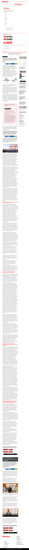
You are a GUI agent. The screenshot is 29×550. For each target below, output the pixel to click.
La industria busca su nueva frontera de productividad (10, 460)
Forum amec (5, 471)
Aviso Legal (18, 541)
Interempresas (5, 497)
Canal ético (5, 542)
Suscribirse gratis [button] (18, 4)
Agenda (5, 21)
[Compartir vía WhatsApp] (17, 63)
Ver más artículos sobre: (7, 458)
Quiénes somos (6, 544)
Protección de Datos (19, 542)
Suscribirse (22, 81)
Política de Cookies (19, 543)
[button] (9, 25)
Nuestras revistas (6, 46)
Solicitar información (6, 449)
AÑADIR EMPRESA (5, 546)
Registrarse (18, 537)
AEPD (13, 121)
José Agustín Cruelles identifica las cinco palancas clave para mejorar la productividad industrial (22, 98)
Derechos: (7, 119)
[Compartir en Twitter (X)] (13, 63)
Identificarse (18, 536)
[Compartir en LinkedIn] (15, 63)
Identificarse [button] (6, 8)
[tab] (14, 25)
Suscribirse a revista (19, 539)
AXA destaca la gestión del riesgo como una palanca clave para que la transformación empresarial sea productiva (22, 92)
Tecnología (5, 19)
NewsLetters (18, 538)
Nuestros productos (6, 48)
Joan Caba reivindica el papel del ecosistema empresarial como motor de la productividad (22, 103)
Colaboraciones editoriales (20, 544)
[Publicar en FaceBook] (11, 63)
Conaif (4, 65)
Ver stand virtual (10, 449)
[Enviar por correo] (9, 63)
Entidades (5, 23)
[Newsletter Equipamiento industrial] (22, 74)
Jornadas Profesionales (22, 122)
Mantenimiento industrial (9, 29)
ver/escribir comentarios (10, 454)
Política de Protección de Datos (10, 122)
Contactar (5, 50)
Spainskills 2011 (11, 66)
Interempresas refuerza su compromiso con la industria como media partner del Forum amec (22, 86)
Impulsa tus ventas (21, 123)
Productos (5, 17)
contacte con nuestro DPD (12, 120)
